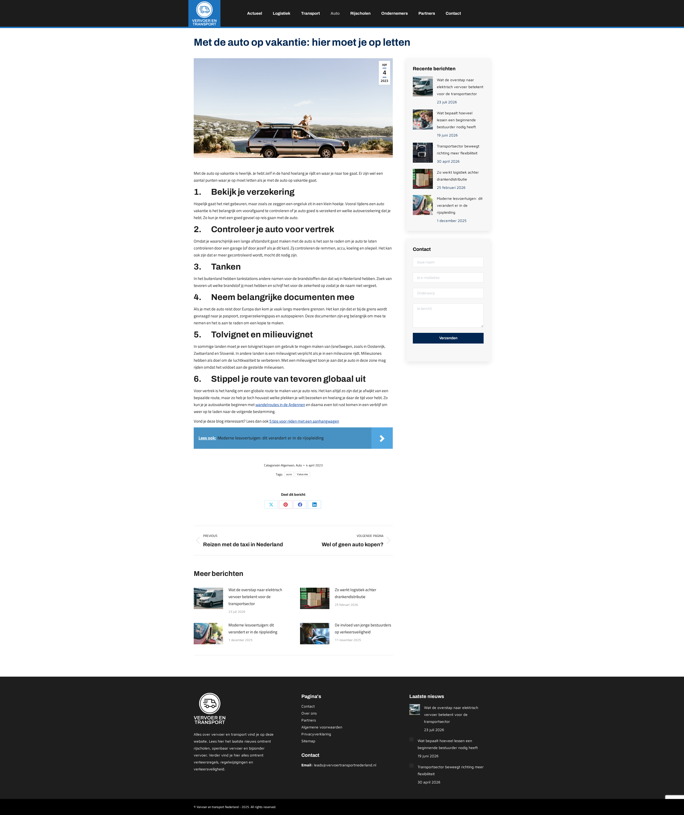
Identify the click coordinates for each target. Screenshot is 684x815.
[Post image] (208, 598)
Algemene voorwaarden (321, 727)
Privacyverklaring (316, 734)
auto (289, 474)
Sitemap (308, 741)
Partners (308, 720)
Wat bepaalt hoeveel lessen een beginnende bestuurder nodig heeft (456, 120)
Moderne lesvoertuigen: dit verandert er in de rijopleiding (252, 628)
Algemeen (287, 465)
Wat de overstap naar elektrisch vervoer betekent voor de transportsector (255, 596)
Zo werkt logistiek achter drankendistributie (355, 593)
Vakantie (302, 474)
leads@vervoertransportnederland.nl (345, 765)
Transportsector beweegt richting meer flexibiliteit (458, 149)
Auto (299, 465)
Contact (308, 706)
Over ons (309, 713)
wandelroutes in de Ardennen (280, 404)
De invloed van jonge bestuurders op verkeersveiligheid (363, 628)
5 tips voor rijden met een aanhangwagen (304, 421)
